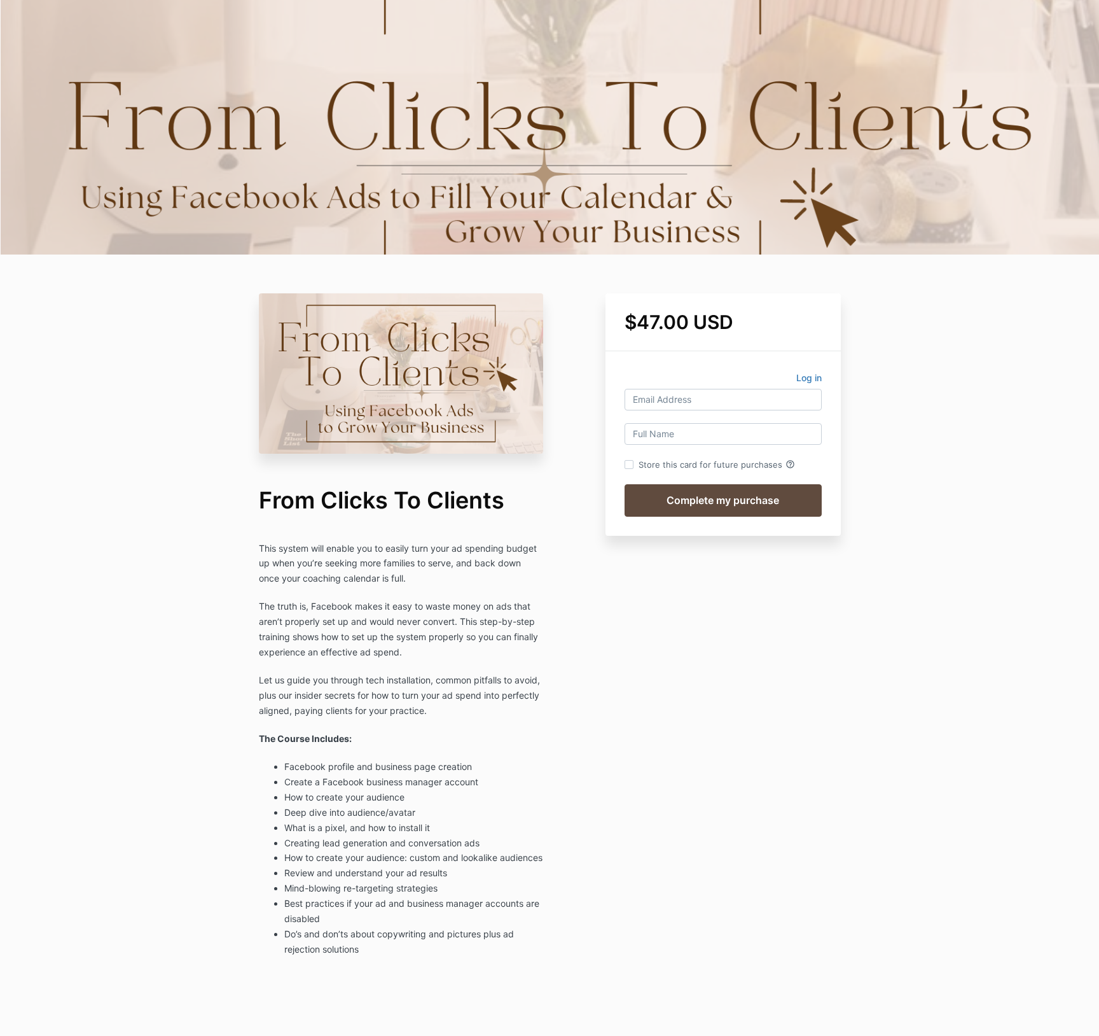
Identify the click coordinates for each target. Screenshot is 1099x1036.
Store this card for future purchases (717, 464)
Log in (809, 377)
